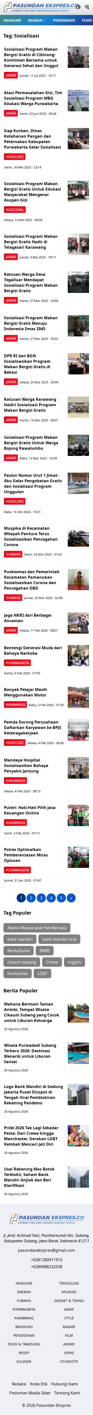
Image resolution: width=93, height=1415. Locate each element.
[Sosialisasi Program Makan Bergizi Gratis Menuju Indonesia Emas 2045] (78, 325)
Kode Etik (39, 1384)
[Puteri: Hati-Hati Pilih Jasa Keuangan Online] (78, 815)
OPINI (69, 1352)
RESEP (24, 1352)
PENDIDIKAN (64, 20)
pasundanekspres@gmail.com (46, 1250)
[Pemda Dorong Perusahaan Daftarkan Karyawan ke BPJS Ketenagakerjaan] (78, 730)
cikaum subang (21, 962)
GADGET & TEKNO (69, 1300)
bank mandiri (19, 939)
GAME (69, 1309)
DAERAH (35, 20)
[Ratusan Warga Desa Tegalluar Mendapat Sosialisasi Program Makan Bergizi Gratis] (78, 282)
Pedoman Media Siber (30, 1393)
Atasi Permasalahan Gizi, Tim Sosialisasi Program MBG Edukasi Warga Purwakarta (33, 98)
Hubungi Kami (64, 1384)
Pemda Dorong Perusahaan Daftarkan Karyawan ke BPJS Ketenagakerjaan (32, 727)
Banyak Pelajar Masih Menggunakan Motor (25, 692)
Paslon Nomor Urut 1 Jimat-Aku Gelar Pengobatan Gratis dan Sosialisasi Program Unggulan (33, 483)
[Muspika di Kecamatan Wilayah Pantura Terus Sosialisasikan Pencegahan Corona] (78, 536)
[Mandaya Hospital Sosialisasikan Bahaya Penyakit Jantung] (78, 768)
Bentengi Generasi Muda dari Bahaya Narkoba (33, 650)
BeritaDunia (18, 950)
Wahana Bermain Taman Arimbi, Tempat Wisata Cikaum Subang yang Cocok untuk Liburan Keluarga (31, 1012)
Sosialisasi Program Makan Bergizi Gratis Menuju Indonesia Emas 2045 (31, 323)
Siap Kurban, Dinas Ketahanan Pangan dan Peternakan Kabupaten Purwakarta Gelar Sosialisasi (32, 139)
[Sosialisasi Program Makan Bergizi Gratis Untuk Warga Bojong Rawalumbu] (78, 445)
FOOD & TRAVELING (24, 1344)
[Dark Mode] (78, 7)
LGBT (42, 973)
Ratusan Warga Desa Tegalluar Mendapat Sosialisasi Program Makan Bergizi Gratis (31, 282)
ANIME (69, 1344)
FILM (69, 1335)
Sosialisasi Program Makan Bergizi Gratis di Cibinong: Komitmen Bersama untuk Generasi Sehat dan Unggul (31, 57)
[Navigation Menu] (87, 7)
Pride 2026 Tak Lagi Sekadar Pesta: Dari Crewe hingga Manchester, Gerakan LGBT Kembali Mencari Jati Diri (31, 1136)
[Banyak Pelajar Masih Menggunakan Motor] (78, 697)
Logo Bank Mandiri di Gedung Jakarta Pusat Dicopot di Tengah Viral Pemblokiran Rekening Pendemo (33, 1095)
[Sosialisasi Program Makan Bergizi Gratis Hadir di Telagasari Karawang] (78, 244)
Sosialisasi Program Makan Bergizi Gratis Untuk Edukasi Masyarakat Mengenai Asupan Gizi (32, 192)
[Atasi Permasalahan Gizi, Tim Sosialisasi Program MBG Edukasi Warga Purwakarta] (78, 100)
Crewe (52, 962)
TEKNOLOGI (69, 1283)
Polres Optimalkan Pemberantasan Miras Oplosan (26, 855)
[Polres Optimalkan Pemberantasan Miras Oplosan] (78, 857)
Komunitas (17, 973)
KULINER (24, 1361)
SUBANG (13, 554)
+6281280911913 (46, 1259)
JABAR (11, 75)
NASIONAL (15, 209)
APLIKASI (69, 1292)
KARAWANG (15, 704)
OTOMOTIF (69, 1361)
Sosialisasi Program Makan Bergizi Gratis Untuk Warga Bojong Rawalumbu (31, 443)
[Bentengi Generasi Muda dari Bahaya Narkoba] (78, 655)
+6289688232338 (46, 1266)
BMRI (45, 950)
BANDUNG (24, 1326)
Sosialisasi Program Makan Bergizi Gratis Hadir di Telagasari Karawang (31, 242)
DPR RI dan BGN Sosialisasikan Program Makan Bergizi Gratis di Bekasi (27, 364)
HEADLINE (12, 20)
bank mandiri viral (59, 939)
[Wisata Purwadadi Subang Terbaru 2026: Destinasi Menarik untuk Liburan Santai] (78, 1053)
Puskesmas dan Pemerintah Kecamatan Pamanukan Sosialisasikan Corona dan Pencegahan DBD (32, 580)
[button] (37, 20)
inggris (74, 962)
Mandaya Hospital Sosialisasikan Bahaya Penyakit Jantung (26, 765)
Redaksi (19, 1384)
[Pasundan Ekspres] (40, 7)
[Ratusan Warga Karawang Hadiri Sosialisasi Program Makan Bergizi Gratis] (78, 407)
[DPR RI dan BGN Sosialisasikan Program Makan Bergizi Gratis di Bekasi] (78, 363)
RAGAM (69, 1326)
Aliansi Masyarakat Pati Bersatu (36, 927)
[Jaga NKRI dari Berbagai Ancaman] (78, 623)
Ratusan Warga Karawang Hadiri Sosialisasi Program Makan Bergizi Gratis (30, 405)
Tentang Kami (67, 1393)
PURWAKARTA (17, 662)
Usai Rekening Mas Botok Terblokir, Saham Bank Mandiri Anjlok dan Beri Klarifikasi (29, 1177)
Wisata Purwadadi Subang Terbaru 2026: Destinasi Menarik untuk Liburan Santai (30, 1053)
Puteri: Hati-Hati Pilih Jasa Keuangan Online (30, 810)
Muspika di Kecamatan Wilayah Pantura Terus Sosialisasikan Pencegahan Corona (31, 536)
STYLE (69, 1318)
